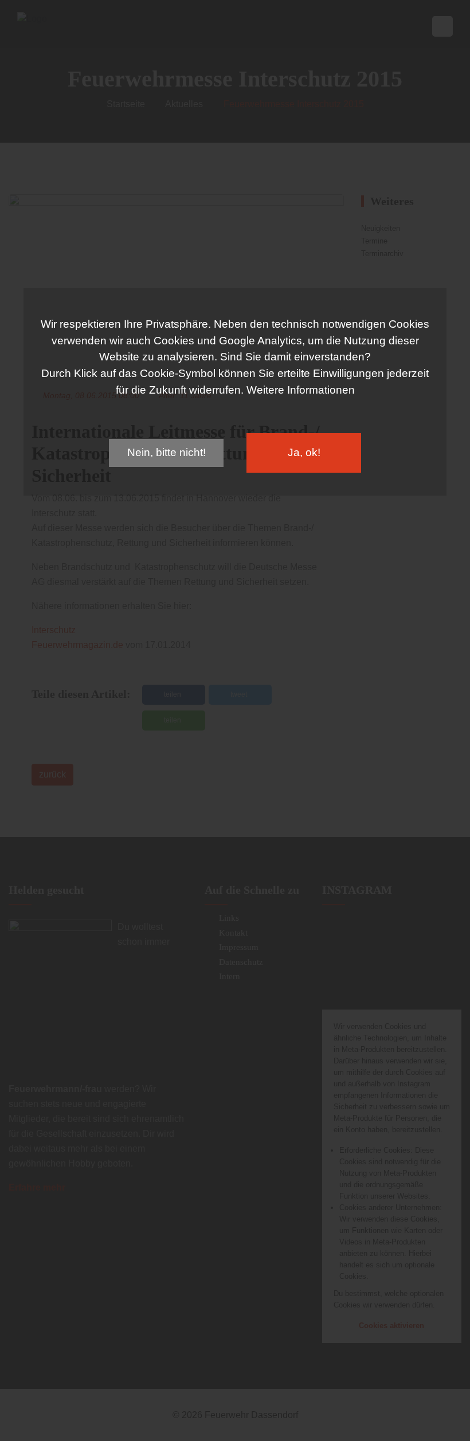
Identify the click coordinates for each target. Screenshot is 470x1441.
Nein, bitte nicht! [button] (166, 452)
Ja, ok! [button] (304, 452)
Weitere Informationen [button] (300, 390)
